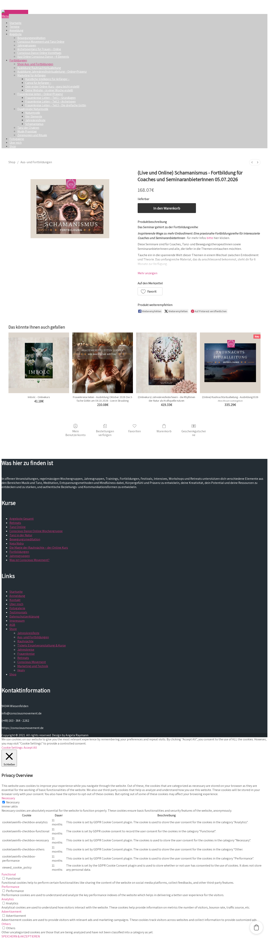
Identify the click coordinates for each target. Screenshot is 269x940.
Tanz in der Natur (20, 535)
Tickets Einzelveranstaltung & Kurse (41, 645)
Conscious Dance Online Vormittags (39, 53)
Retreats (15, 523)
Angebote (15, 34)
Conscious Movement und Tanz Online (40, 42)
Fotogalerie (16, 139)
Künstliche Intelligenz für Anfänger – (47, 79)
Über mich (15, 142)
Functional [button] (9, 874)
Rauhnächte (25, 641)
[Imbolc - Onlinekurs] (38, 362)
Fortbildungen (18, 60)
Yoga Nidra (16, 543)
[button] (150, 291)
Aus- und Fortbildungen (36, 162)
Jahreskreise (25, 649)
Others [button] (6, 924)
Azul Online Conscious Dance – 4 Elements (43, 56)
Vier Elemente (33, 116)
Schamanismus (34, 124)
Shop (12, 146)
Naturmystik (32, 113)
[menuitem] (252, 162)
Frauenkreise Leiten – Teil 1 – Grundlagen (50, 98)
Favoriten (134, 431)
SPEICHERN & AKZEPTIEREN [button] (21, 936)
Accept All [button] (30, 748)
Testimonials (18, 612)
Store (13, 629)
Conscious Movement (31, 662)
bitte (210, 238)
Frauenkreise (26, 654)
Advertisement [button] (11, 911)
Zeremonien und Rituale (32, 135)
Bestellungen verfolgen (105, 433)
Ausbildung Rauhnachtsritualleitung (39, 68)
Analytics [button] (8, 899)
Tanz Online (17, 527)
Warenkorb (164, 431)
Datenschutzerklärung (24, 616)
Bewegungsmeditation (31, 38)
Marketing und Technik (32, 666)
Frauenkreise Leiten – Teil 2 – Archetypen (50, 101)
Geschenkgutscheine (193, 433)
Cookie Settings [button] (12, 748)
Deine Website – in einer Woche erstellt (49, 90)
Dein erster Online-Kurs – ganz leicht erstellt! (52, 86)
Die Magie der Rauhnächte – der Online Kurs (38, 547)
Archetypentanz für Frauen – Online (39, 49)
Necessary (12, 802)
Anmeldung (16, 30)
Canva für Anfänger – (38, 83)
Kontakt (14, 600)
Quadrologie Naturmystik (32, 109)
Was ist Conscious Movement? (29, 560)
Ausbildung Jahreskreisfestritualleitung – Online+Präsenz (52, 71)
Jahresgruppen (26, 45)
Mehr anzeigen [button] (147, 273)
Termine (14, 27)
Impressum (17, 621)
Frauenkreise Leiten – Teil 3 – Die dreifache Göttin (55, 105)
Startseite (15, 23)
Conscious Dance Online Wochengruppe (36, 531)
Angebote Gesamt (21, 519)
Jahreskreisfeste (35, 120)
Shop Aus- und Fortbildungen (35, 64)
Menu (5, 16)
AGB (12, 625)
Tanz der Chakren (28, 128)
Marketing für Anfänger (31, 75)
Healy (21, 670)
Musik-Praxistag (27, 131)
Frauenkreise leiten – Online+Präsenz (40, 94)
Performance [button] (10, 887)
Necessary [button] (8, 798)
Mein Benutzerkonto (75, 433)
